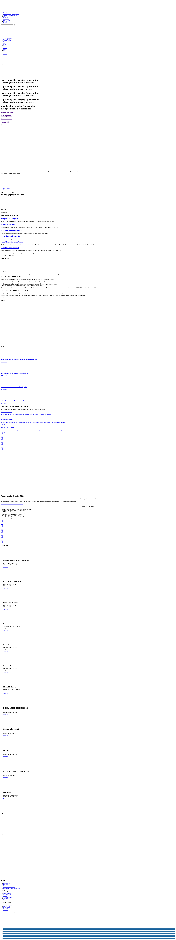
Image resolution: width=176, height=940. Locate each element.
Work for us (5, 899)
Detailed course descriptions (17, 504)
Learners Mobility (7, 883)
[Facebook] (13, 834)
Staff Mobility (6, 884)
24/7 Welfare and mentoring (10, 236)
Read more (3, 175)
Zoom (2, 433)
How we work (6, 20)
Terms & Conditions (7, 894)
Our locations (6, 17)
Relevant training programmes (11, 230)
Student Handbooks (7, 897)
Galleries (5, 885)
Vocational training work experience (11, 14)
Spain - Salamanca (7, 189)
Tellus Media (6, 898)
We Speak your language (9, 219)
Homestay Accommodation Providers (11, 888)
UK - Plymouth (6, 188)
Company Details (7, 893)
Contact (5, 12)
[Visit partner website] (11, 137)
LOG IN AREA (6, 22)
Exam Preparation (7, 907)
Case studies (6, 19)
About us (5, 21)
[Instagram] (13, 824)
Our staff (5, 16)
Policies (5, 896)
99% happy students (8, 224)
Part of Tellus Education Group (12, 242)
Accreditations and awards (10, 248)
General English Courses (8, 908)
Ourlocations (5, 43)
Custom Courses (6, 906)
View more (5, 567)
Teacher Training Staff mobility (7, 41)
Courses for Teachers (7, 905)
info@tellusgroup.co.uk (6, 914)
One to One (5, 910)
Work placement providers (9, 887)
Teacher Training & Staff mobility (10, 15)
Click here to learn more (6, 504)
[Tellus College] (11, 10)
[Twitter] (13, 813)
